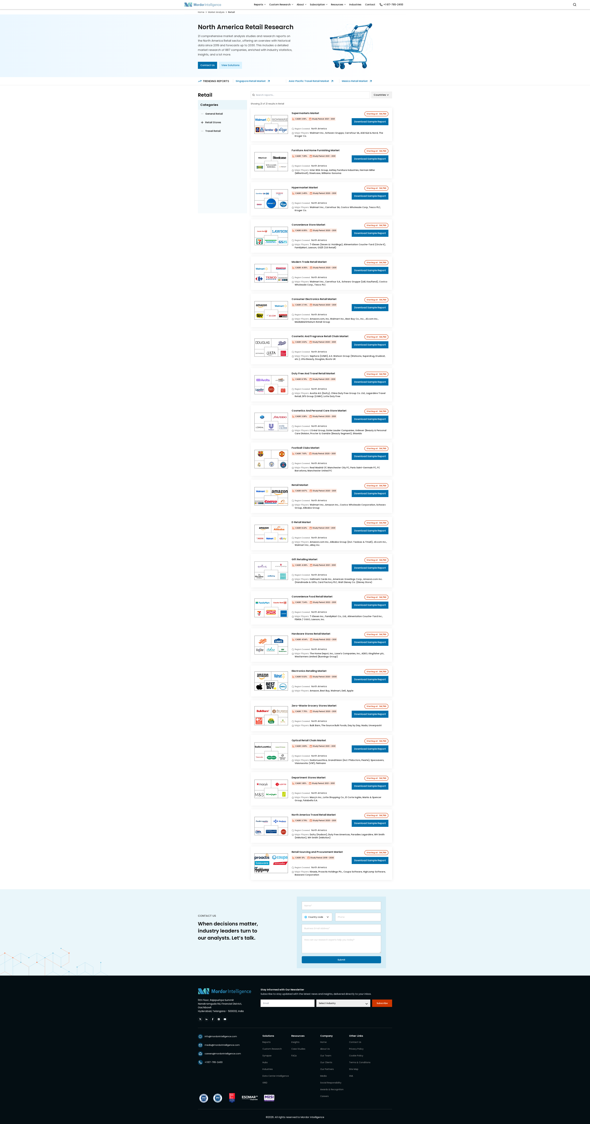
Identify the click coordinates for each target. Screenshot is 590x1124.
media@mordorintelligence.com (222, 1045)
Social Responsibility (330, 1082)
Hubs (265, 1062)
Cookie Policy (356, 1055)
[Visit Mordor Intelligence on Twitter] (200, 1019)
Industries (355, 4)
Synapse (266, 1055)
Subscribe (382, 1003)
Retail (231, 12)
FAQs (294, 1055)
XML (351, 1075)
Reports (258, 4)
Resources (337, 4)
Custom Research (280, 4)
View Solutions (230, 65)
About (300, 4)
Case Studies (298, 1048)
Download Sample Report (370, 121)
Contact (370, 4)
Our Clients (326, 1062)
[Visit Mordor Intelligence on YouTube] (224, 1019)
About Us (325, 1048)
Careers (324, 1096)
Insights (295, 1042)
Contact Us (207, 65)
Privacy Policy (356, 1048)
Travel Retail (213, 131)
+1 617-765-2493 (393, 4)
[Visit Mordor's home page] (202, 4)
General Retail (214, 114)
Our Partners (327, 1069)
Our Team (325, 1055)
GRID (264, 1082)
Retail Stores (213, 122)
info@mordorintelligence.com (221, 1036)
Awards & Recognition (332, 1089)
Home (201, 12)
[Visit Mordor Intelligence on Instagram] (218, 1019)
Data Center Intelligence (275, 1075)
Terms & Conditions (359, 1062)
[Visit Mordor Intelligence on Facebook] (212, 1019)
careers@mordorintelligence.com (223, 1053)
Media (323, 1075)
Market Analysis (216, 12)
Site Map (353, 1069)
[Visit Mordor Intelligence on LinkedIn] (206, 1019)
